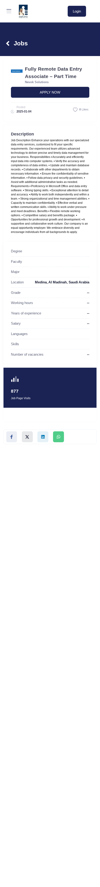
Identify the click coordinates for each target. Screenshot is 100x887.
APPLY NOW (50, 92)
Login (77, 11)
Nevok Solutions (37, 82)
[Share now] (11, 436)
